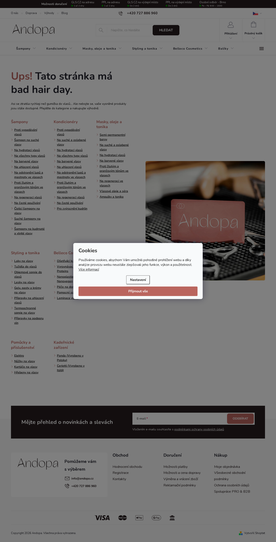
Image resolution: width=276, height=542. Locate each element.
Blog (64, 13)
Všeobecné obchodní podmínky (229, 475)
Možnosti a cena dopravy (182, 472)
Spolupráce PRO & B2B (232, 491)
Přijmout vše (138, 291)
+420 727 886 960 (83, 486)
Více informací (88, 269)
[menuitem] (26, 48)
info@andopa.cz (82, 478)
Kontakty (119, 479)
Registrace (121, 472)
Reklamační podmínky (179, 485)
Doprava (31, 13)
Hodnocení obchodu (127, 466)
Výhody (49, 13)
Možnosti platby (175, 466)
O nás (14, 13)
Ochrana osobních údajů (231, 485)
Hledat (166, 30)
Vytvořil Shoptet (254, 533)
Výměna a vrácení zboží (180, 479)
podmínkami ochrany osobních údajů (199, 429)
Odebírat (240, 419)
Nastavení (138, 279)
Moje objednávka (227, 466)
